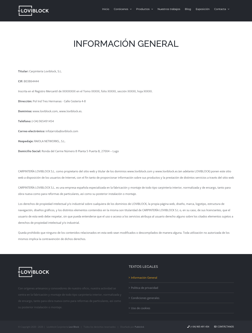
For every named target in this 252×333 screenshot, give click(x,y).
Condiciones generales (145, 298)
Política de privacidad (144, 288)
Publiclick (139, 326)
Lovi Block (74, 326)
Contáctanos (225, 326)
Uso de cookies (140, 308)
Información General (144, 277)
